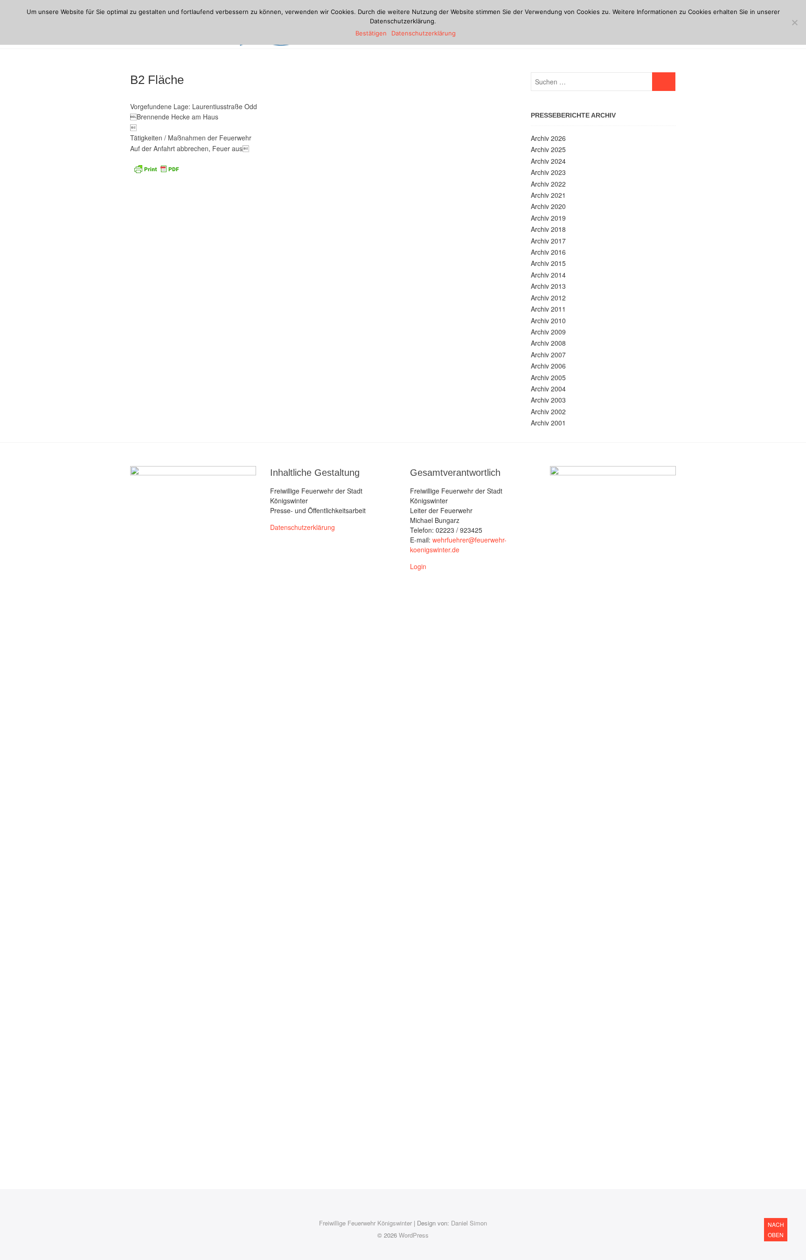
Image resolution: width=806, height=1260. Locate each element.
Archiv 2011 (548, 308)
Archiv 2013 (548, 286)
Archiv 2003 (548, 399)
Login (418, 566)
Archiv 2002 (548, 411)
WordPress (414, 1235)
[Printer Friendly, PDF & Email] (156, 168)
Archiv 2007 (548, 354)
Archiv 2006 (548, 365)
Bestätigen (371, 33)
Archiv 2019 (548, 218)
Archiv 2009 (548, 331)
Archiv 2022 (548, 183)
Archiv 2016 (548, 252)
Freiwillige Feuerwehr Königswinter (365, 1222)
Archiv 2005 (548, 377)
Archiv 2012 (548, 297)
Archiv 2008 (548, 343)
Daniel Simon (469, 1222)
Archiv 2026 (548, 138)
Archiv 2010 (548, 320)
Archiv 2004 (548, 388)
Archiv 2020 (548, 206)
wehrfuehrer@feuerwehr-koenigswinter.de (458, 544)
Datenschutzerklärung (302, 527)
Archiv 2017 (548, 240)
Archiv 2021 (548, 195)
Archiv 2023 (548, 172)
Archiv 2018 (548, 229)
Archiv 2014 (548, 274)
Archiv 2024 (548, 161)
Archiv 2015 (548, 263)
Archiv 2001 (548, 422)
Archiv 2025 (548, 149)
